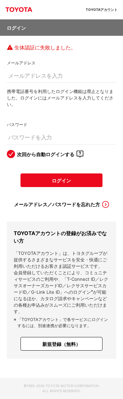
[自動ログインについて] (80, 154)
